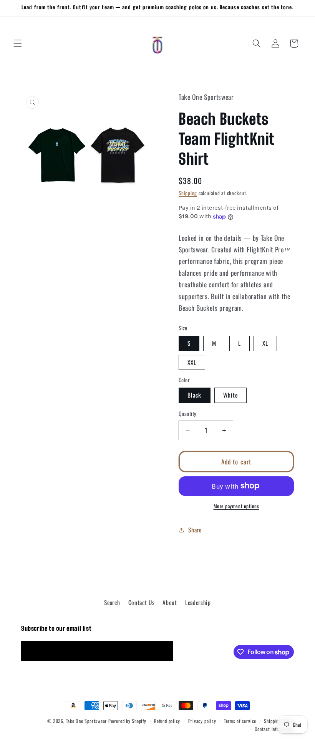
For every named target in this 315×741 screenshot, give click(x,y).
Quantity (188, 414)
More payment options (236, 506)
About (169, 602)
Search (112, 602)
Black (194, 395)
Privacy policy (202, 721)
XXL (191, 362)
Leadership (198, 602)
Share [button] (194, 529)
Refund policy (167, 721)
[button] (17, 43)
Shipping (188, 193)
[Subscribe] (163, 651)
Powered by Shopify (127, 721)
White (230, 395)
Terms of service (240, 721)
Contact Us (141, 602)
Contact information (274, 729)
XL (265, 343)
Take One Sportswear (86, 721)
